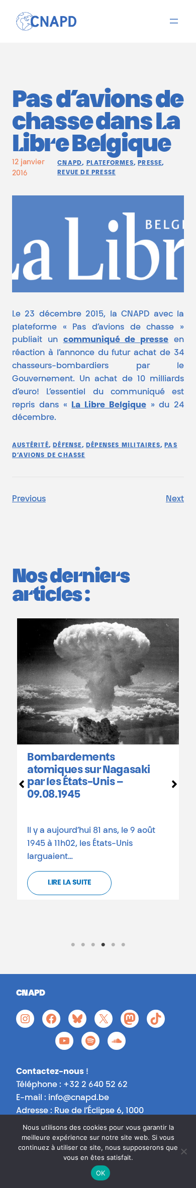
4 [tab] (103, 945)
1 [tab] (73, 945)
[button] (21, 784)
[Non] (183, 1151)
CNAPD (69, 163)
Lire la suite (69, 883)
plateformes (110, 163)
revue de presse (86, 173)
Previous (29, 499)
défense (67, 446)
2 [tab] (83, 945)
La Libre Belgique (108, 405)
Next (175, 499)
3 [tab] (93, 945)
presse (150, 163)
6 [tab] (123, 945)
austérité (30, 446)
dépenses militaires (123, 446)
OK (101, 1173)
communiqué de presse (116, 340)
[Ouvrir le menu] (174, 21)
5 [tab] (113, 945)
